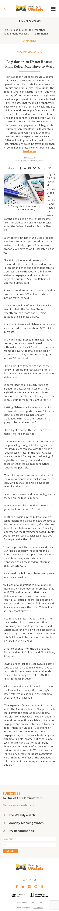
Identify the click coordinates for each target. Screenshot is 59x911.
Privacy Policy (22, 902)
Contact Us (29, 879)
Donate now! (29, 40)
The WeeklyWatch (21, 815)
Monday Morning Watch (26, 823)
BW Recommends (21, 831)
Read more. (29, 151)
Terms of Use (36, 902)
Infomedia (38, 907)
